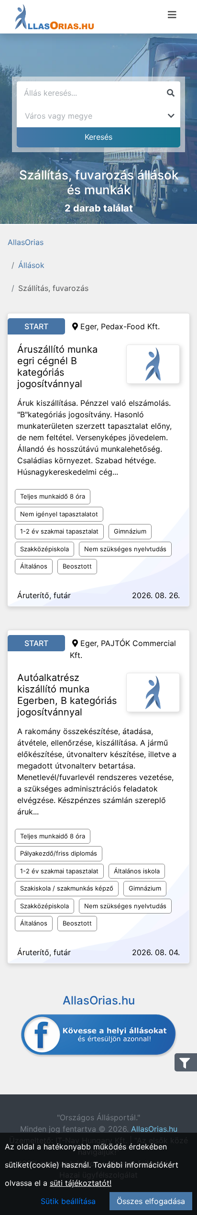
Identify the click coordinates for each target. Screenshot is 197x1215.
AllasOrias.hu (154, 1129)
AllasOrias (26, 242)
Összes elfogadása (151, 1201)
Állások (31, 265)
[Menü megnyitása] (172, 14)
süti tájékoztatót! (80, 1183)
